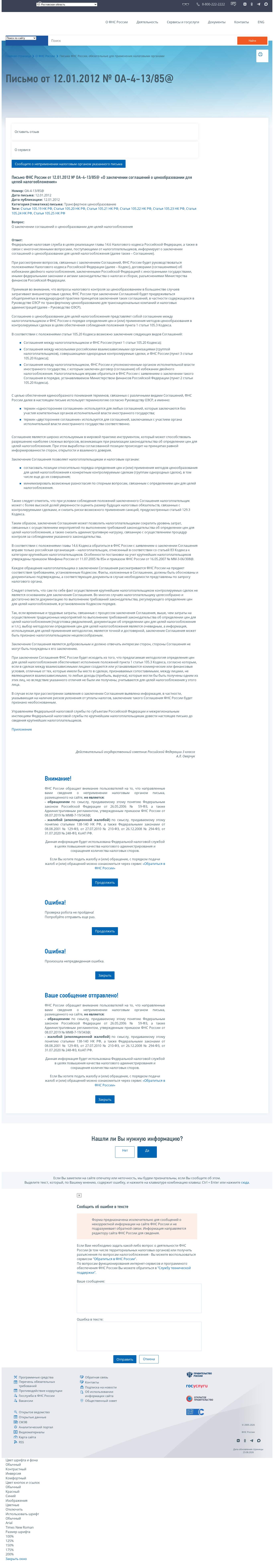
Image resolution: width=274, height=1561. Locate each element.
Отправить (125, 1359)
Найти (252, 40)
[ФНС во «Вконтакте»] (245, 4)
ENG (261, 22)
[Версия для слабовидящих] (186, 4)
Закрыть (104, 975)
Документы (216, 22)
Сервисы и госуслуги (183, 22)
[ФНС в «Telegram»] (259, 4)
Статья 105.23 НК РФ (169, 208)
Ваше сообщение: (91, 1281)
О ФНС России (117, 22)
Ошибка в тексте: (90, 1319)
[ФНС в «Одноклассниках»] (252, 4)
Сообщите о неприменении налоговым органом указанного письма (68, 164)
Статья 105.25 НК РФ (49, 213)
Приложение (22, 729)
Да (147, 1150)
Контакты (241, 22)
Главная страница (18, 56)
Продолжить (105, 882)
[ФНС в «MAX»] (265, 4)
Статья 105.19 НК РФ (36, 208)
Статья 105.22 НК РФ (135, 208)
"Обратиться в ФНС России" (114, 1259)
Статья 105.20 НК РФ (69, 208)
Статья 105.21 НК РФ (102, 208)
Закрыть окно (16, 1559)
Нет (125, 1150)
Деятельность (147, 22)
